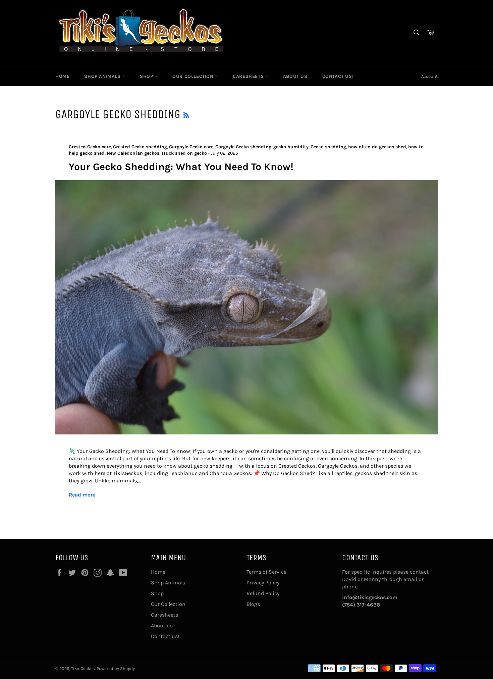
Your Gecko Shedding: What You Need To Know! (181, 167)
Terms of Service (266, 572)
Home (62, 76)
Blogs (253, 604)
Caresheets (249, 76)
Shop (147, 76)
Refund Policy (262, 593)
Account (429, 76)
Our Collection (193, 76)
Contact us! (338, 76)
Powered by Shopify (116, 668)
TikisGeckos (83, 668)
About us (295, 76)
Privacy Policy (262, 582)
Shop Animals (103, 76)
